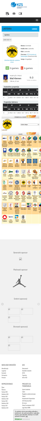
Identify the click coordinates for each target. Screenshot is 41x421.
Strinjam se (18, 419)
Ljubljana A (35, 186)
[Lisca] (13, 347)
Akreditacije (5, 368)
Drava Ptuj (4, 153)
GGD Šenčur (29, 153)
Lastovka (4, 130)
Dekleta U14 (5, 408)
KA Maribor (23, 175)
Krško (10, 185)
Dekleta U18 (5, 399)
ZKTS (23, 373)
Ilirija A (29, 163)
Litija (29, 185)
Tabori (23, 396)
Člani (3, 387)
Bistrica (17, 141)
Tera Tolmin (11, 220)
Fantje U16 (4, 401)
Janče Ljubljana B (10, 176)
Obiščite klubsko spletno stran (12, 61)
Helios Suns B (5, 164)
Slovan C (4, 220)
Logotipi (4, 371)
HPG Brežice (17, 164)
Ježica (17, 174)
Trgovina (24, 375)
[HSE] (26, 339)
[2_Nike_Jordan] (19, 281)
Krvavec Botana (17, 186)
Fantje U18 (4, 396)
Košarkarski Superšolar (28, 398)
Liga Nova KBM (26, 407)
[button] (2, 303)
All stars (24, 403)
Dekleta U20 (5, 394)
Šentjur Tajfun (35, 208)
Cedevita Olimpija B (29, 142)
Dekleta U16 (5, 403)
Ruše (29, 208)
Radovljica (23, 208)
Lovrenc (4, 196)
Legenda (34, 29)
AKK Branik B (10, 141)
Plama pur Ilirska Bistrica (35, 197)
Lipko (23, 392)
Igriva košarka (26, 389)
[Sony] (26, 311)
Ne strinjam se (26, 419)
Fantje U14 (4, 405)
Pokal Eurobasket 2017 (28, 405)
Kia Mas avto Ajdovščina (35, 176)
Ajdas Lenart (5, 141)
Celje (35, 141)
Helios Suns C (11, 164)
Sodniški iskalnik (26, 371)
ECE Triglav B (23, 153)
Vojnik (17, 220)
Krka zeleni (4, 186)
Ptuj (11, 208)
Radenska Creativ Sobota (17, 209)
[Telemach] (20, 261)
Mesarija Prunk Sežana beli (17, 197)
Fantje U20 (5, 392)
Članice (4, 390)
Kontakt (4, 373)
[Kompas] (13, 319)
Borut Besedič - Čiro (23, 142)
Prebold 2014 (4, 208)
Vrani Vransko (23, 220)
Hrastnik (23, 163)
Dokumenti (25, 368)
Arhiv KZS (24, 377)
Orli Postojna (29, 196)
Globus (35, 153)
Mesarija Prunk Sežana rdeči (23, 197)
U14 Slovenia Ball (26, 401)
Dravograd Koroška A (11, 153)
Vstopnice (4, 375)
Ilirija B (35, 163)
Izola (4, 174)
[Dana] (13, 339)
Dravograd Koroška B (17, 153)
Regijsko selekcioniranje (29, 394)
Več (27, 416)
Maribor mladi (11, 196)
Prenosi (4, 377)
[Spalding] (13, 311)
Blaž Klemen (15, 78)
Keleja (29, 174)
